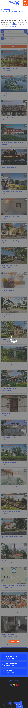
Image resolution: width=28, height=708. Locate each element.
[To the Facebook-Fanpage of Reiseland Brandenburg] (10, 685)
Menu (25, 4)
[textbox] (8, 38)
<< (1, 644)
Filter (17, 641)
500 (7, 644)
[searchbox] (11, 31)
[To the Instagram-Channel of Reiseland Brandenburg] (14, 685)
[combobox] (14, 31)
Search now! (14, 46)
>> (9, 644)
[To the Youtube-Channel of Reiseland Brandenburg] (17, 685)
